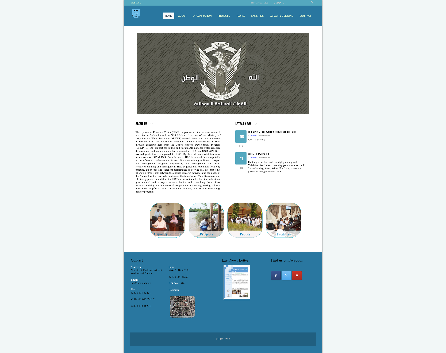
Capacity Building (281, 16)
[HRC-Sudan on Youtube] (297, 275)
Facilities (256, 16)
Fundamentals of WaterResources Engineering (272, 132)
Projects (223, 16)
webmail (136, 2)
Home (168, 15)
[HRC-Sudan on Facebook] (276, 275)
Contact (305, 15)
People (239, 16)
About (181, 16)
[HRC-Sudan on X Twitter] (286, 275)
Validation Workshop (259, 154)
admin (253, 135)
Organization (202, 15)
